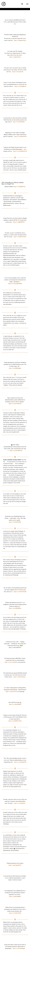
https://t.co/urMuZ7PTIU (20, 136)
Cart (21, 4)
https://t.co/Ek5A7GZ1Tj (12, 691)
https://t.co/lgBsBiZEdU (19, 222)
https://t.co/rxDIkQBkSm (15, 608)
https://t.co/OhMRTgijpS (15, 368)
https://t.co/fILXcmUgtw (19, 676)
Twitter (15, 16)
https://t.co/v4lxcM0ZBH (15, 704)
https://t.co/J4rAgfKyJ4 (20, 86)
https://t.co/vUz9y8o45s (19, 803)
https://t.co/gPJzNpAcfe (15, 57)
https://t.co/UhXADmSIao (16, 450)
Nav (26, 4)
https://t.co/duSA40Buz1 (15, 896)
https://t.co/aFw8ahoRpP (19, 948)
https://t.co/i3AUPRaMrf (15, 522)
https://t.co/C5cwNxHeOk (11, 662)
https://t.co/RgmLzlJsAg (20, 40)
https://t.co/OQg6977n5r (19, 186)
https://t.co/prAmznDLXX (15, 865)
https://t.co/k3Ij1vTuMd (15, 913)
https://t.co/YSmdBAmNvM (20, 151)
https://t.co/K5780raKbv (19, 121)
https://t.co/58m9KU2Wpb (15, 721)
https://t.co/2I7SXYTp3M (20, 591)
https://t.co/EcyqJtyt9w (17, 71)
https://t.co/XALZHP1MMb (15, 283)
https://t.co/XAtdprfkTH (20, 762)
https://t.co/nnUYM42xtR (15, 403)
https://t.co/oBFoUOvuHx (20, 236)
